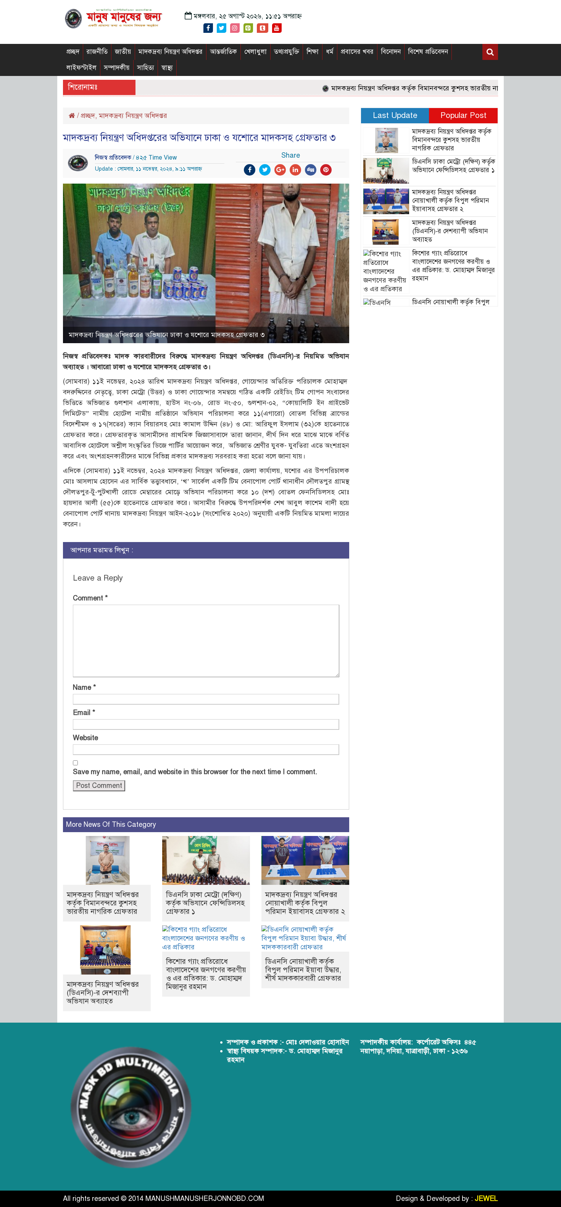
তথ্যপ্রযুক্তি (286, 52)
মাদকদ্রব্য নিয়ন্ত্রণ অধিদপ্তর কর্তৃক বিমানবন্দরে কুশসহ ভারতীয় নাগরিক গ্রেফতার (416, 88)
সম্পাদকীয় (117, 68)
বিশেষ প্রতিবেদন (428, 52)
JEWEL (486, 1198)
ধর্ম (330, 52)
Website (85, 738)
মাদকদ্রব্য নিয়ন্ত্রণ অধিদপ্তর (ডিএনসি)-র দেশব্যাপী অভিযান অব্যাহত (103, 992)
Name (84, 687)
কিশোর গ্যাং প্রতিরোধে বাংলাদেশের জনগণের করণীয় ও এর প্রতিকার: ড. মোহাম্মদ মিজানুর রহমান (206, 974)
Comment (90, 598)
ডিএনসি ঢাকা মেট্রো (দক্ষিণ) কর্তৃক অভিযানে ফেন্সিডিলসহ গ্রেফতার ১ (205, 903)
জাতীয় (123, 52)
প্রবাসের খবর (357, 52)
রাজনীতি (97, 52)
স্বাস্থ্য (167, 68)
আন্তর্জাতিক (223, 52)
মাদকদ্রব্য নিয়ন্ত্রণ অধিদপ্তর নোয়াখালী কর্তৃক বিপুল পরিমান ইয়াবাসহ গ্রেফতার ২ (305, 903)
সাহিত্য (145, 68)
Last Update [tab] (395, 115)
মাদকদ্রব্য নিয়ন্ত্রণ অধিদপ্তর (171, 52)
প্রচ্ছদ (72, 52)
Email (84, 712)
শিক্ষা (312, 52)
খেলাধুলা (255, 52)
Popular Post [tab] (463, 115)
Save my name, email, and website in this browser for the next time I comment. (195, 772)
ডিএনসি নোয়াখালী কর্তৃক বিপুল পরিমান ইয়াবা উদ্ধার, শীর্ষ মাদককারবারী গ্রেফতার (303, 970)
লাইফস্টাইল (81, 68)
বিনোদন (391, 52)
